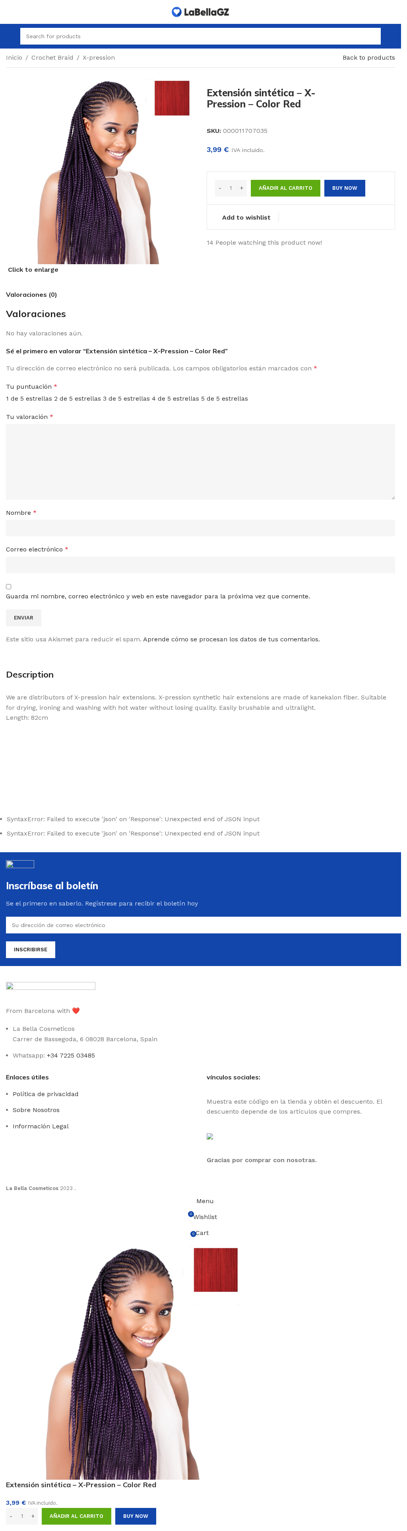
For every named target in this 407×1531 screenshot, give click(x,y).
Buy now (135, 1516)
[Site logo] (201, 11)
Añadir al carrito (285, 188)
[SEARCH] (372, 36)
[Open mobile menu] (9, 36)
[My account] (392, 36)
